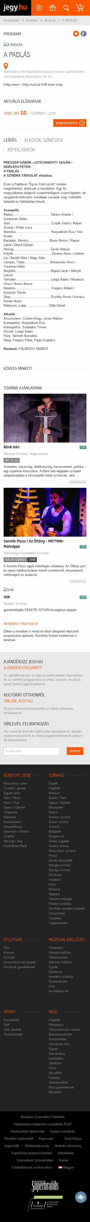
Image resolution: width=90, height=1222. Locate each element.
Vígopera (55, 918)
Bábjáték (55, 831)
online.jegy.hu (18, 701)
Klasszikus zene (15, 783)
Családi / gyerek (15, 788)
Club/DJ (9, 836)
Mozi (53, 1012)
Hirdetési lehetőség (67, 1146)
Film (7, 948)
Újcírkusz (55, 875)
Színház (56, 775)
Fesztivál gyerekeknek (19, 967)
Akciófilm (55, 1073)
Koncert (9, 952)
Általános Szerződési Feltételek (43, 1117)
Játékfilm (55, 1063)
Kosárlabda (11, 1020)
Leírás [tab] (10, 140)
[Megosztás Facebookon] (83, 34)
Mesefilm (55, 1092)
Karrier (63, 1160)
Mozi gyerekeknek (61, 1087)
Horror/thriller (57, 1039)
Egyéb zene (12, 793)
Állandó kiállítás (60, 952)
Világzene (10, 812)
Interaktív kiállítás (61, 976)
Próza (53, 855)
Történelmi (56, 948)
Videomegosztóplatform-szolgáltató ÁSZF (43, 1124)
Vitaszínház (57, 913)
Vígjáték (54, 788)
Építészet (55, 972)
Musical (54, 793)
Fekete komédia (60, 904)
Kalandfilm (56, 1058)
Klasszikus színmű (62, 851)
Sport (10, 1012)
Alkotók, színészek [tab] (43, 140)
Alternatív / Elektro (17, 831)
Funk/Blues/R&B (15, 846)
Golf (6, 1025)
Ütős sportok (12, 1029)
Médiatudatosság (37, 1146)
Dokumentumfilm (60, 1034)
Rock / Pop (11, 802)
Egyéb (53, 783)
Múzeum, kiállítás (66, 939)
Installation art (58, 991)
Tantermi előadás (60, 899)
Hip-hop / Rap (13, 841)
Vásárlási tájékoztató (18, 1138)
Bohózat (54, 889)
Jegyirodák (11, 1146)
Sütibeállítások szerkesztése (32, 1167)
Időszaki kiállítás (60, 962)
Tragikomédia (58, 923)
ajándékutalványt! (23, 667)
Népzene (10, 817)
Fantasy (54, 1078)
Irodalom (55, 879)
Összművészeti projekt (20, 962)
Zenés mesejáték (61, 860)
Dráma (53, 812)
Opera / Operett (14, 807)
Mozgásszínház (60, 865)
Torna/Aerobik (13, 1034)
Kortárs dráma (58, 846)
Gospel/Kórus (13, 827)
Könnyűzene (12, 822)
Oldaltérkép (66, 1153)
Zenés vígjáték (59, 841)
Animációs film (59, 1044)
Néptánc (54, 894)
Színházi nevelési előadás (67, 908)
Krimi (52, 884)
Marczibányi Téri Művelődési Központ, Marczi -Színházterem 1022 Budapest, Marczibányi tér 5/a (44, 74)
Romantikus (57, 1053)
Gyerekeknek (58, 981)
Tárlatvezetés (58, 957)
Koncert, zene (17, 775)
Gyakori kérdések (62, 1131)
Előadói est (56, 836)
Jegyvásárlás (67, 123)
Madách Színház (15, 603)
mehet (75, 751)
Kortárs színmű (59, 817)
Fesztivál (13, 939)
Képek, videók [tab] (21, 150)
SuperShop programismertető (32, 1153)
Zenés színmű (59, 822)
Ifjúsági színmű (59, 870)
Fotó (52, 986)
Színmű (54, 827)
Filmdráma (56, 1025)
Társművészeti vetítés (64, 1029)
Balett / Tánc (58, 798)
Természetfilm (58, 1082)
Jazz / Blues (12, 798)
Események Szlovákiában (35, 1160)
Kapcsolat (46, 1138)
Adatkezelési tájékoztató (27, 1131)
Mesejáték (56, 807)
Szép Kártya (73, 1138)
